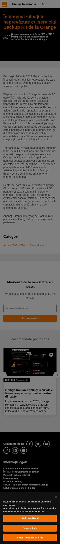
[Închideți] (56, 496)
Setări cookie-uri (30, 518)
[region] (30, 518)
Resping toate (30, 528)
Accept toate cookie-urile (30, 537)
